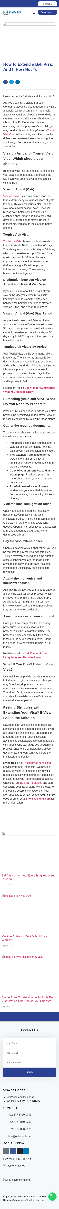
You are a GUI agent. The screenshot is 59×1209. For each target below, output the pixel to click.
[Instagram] (11, 3)
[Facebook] (13, 1151)
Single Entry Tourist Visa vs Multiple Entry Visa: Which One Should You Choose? (29, 999)
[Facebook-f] (5, 3)
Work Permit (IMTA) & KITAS (23, 1101)
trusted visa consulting (38, 762)
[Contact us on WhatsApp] (52, 1196)
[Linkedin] (17, 3)
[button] (5, 82)
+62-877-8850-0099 (19, 1114)
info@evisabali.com (38, 798)
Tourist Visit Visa (13, 241)
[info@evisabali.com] (5, 1136)
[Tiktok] (6, 1151)
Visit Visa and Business (20, 1097)
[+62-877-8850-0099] (5, 1114)
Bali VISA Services (31, 782)
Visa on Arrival (11, 196)
